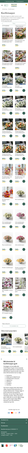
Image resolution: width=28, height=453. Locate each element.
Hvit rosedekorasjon (19, 199)
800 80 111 (15, 429)
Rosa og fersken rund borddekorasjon (20, 41)
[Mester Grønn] (14, 5)
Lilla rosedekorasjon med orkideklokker (19, 223)
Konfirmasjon (11, 9)
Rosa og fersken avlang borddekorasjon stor (20, 64)
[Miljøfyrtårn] (15, 445)
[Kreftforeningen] (11, 445)
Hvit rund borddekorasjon (18, 86)
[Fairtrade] (3, 445)
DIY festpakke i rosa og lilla (7, 291)
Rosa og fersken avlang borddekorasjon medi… (7, 64)
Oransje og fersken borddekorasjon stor (19, 154)
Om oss (3, 422)
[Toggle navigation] (2, 5)
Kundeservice (4, 420)
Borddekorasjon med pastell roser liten (7, 177)
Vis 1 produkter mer (14, 326)
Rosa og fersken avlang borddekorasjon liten (7, 41)
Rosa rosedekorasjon (7, 244)
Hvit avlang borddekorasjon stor (19, 109)
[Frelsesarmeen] (7, 445)
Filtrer (14, 23)
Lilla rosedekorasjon (19, 244)
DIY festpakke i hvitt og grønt (20, 291)
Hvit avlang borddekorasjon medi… (7, 109)
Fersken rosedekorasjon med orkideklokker (20, 268)
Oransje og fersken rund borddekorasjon (20, 132)
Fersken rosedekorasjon (7, 267)
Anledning (4, 9)
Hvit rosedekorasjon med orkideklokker (6, 223)
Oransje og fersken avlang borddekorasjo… (7, 132)
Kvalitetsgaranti (20, 1)
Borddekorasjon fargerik (5, 200)
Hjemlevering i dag (10, 1)
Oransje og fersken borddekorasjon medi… (7, 154)
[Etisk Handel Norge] (20, 445)
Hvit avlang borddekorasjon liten (7, 86)
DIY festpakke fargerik (7, 313)
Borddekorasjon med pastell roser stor (20, 177)
